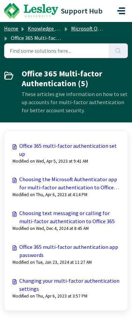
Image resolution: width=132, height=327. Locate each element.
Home (11, 28)
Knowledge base (47, 28)
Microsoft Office (89, 28)
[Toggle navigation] (121, 11)
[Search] (118, 50)
